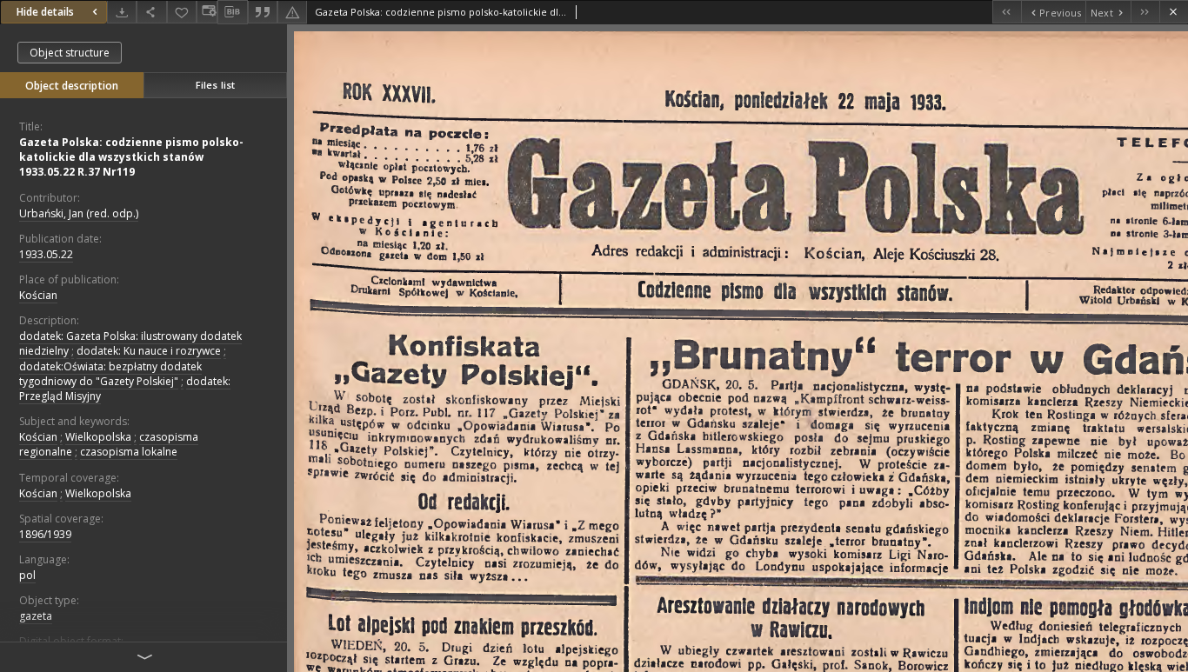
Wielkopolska (98, 436)
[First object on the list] (1006, 11)
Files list (215, 84)
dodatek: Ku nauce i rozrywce (149, 350)
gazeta (35, 616)
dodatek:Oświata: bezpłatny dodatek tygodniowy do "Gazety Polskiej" (110, 374)
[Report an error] (292, 11)
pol (27, 575)
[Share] (151, 11)
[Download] (122, 11)
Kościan (38, 295)
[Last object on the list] (1145, 11)
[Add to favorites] (182, 11)
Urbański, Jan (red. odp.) (78, 213)
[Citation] (262, 11)
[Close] (1173, 11)
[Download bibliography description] (232, 12)
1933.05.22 (46, 254)
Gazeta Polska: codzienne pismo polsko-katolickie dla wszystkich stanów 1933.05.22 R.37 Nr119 (131, 157)
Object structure (70, 52)
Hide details (45, 11)
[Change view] (207, 11)
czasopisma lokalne (128, 451)
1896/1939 (45, 534)
